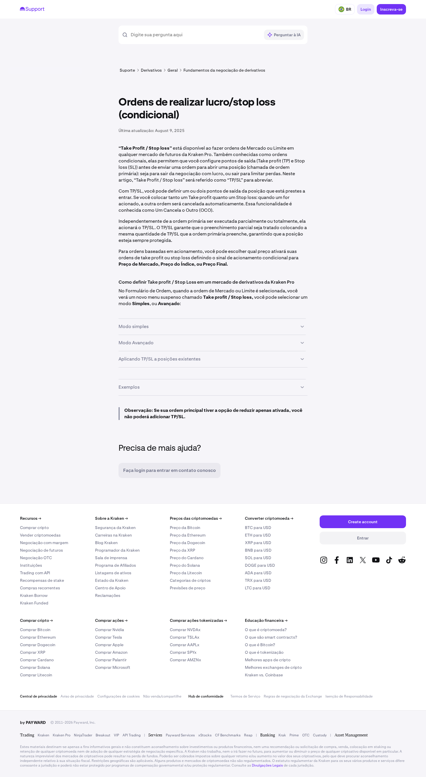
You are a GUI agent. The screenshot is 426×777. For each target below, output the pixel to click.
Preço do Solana (185, 565)
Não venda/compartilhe (162, 696)
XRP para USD (258, 542)
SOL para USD (258, 557)
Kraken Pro (61, 735)
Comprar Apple (109, 644)
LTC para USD (257, 588)
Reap (248, 735)
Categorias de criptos (190, 580)
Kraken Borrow (34, 595)
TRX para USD (258, 580)
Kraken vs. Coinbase (264, 675)
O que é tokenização (264, 652)
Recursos (30, 518)
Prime (294, 735)
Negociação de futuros (41, 550)
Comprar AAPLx (184, 644)
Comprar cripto (34, 527)
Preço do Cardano (186, 557)
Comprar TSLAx (184, 637)
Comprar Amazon (111, 652)
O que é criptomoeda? (266, 629)
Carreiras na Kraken (113, 535)
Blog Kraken (106, 542)
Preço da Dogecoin (187, 542)
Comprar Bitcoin (35, 629)
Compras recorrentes (40, 588)
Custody (320, 735)
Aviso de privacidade (77, 696)
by (33, 722)
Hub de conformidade (205, 696)
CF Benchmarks (228, 735)
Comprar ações (111, 620)
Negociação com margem (44, 542)
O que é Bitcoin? (260, 644)
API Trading (132, 735)
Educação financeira (266, 620)
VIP (116, 735)
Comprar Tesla (108, 637)
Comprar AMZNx (185, 659)
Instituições (31, 565)
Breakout (103, 735)
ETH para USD (258, 535)
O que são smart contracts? (271, 637)
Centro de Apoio (110, 588)
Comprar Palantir (111, 659)
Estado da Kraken (111, 580)
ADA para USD (258, 572)
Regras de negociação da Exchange (293, 696)
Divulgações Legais (267, 765)
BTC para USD (258, 527)
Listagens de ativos (113, 572)
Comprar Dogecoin (37, 644)
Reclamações (107, 595)
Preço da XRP (182, 550)
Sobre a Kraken (111, 518)
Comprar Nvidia (109, 629)
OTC (306, 735)
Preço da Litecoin (186, 572)
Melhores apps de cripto (267, 659)
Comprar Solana (35, 667)
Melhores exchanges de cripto (273, 667)
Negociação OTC (36, 557)
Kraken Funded (34, 603)
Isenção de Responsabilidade (349, 696)
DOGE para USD (260, 565)
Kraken (43, 735)
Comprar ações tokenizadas (198, 620)
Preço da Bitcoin (185, 527)
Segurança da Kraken (115, 527)
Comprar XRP (32, 652)
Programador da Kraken (117, 550)
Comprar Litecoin (36, 675)
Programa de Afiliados (115, 565)
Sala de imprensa (111, 557)
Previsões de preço (187, 588)
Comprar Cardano (37, 659)
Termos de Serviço (245, 696)
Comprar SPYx (183, 652)
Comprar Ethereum (38, 637)
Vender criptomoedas (40, 535)
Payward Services (180, 735)
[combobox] (195, 34)
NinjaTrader (83, 735)
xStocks (205, 735)
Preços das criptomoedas (196, 518)
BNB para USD (258, 550)
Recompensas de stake (42, 580)
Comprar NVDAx (185, 629)
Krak (282, 735)
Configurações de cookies (118, 696)
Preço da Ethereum (187, 535)
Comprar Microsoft (112, 667)
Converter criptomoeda (269, 518)
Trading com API (35, 572)
